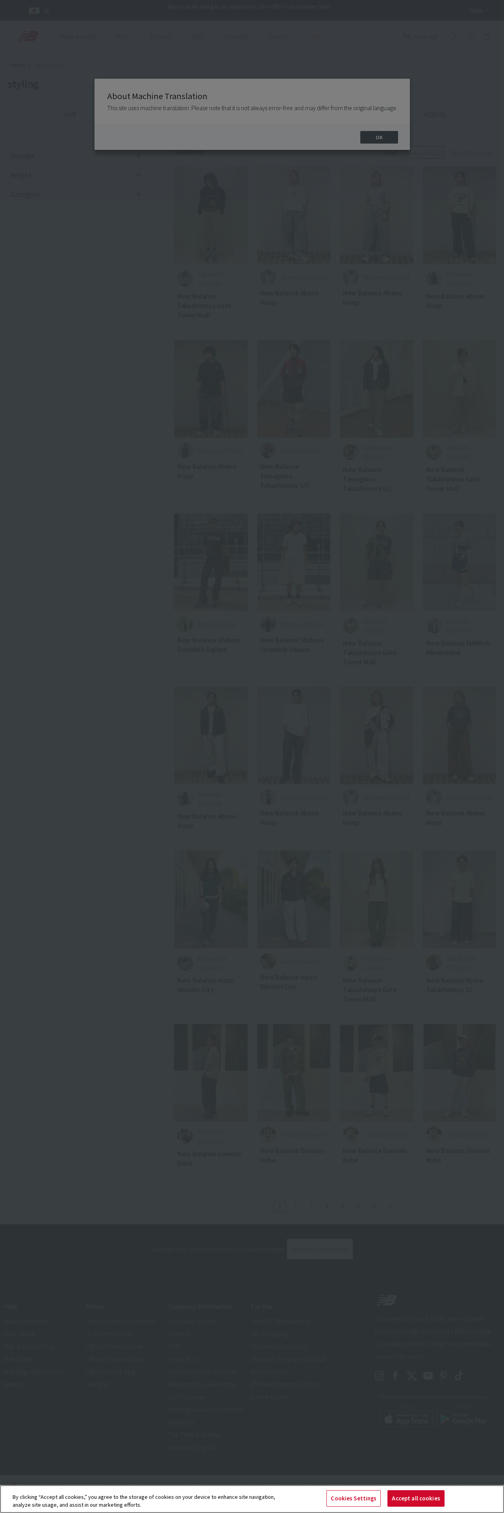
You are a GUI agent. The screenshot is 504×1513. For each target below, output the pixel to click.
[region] (252, 1499)
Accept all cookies (416, 1498)
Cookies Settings (353, 1498)
